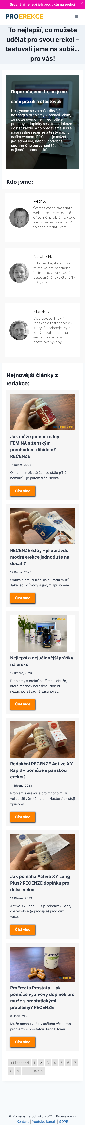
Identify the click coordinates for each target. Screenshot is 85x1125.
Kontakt (23, 1122)
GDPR (63, 1122)
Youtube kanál (44, 1122)
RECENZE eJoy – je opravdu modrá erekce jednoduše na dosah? (39, 557)
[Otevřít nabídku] (76, 17)
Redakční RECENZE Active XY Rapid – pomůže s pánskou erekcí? (41, 770)
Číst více (22, 491)
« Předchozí (19, 1063)
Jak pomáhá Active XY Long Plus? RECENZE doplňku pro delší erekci (40, 883)
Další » (37, 1071)
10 (26, 1071)
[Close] (81, 3)
